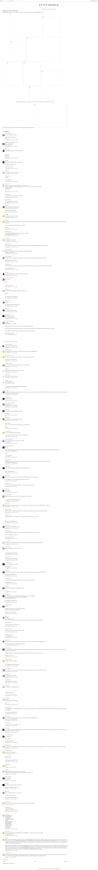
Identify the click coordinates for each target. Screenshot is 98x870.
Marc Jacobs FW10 (40, 101)
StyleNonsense (7, 249)
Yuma (6, 586)
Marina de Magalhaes (8, 445)
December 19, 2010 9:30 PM (11, 501)
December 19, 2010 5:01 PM (11, 436)
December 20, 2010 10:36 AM (11, 656)
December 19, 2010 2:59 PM (11, 377)
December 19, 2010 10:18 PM (11, 522)
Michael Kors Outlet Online (51, 840)
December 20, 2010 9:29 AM (11, 631)
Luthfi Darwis (7, 494)
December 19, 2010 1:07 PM (11, 261)
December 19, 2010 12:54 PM (11, 253)
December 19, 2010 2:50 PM (11, 366)
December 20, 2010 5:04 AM (11, 583)
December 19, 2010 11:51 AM (11, 173)
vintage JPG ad (46, 101)
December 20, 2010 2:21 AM (11, 560)
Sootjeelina (7, 562)
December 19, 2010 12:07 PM (11, 197)
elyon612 (6, 503)
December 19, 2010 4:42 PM (11, 420)
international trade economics (53, 854)
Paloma (6, 314)
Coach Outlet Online (18, 840)
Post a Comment (5, 859)
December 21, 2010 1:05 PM (11, 748)
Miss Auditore (7, 776)
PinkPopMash (7, 413)
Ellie (5, 160)
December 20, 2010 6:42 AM (11, 602)
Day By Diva (7, 154)
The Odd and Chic (8, 734)
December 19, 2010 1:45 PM (11, 275)
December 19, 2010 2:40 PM (11, 347)
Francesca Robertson (8, 277)
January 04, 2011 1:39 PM (10, 767)
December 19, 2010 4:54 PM (11, 428)
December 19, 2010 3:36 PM (11, 394)
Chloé (6, 769)
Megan (6, 791)
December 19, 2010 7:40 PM (11, 486)
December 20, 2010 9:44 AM (11, 645)
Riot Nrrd (6, 525)
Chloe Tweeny (7, 349)
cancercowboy (7, 750)
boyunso (6, 541)
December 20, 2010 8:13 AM (11, 613)
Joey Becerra (7, 659)
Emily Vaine (7, 546)
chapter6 (6, 466)
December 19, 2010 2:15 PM (11, 318)
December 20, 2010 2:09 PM (11, 682)
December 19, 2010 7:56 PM (11, 492)
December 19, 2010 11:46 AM (11, 146)
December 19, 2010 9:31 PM (11, 506)
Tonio (6, 616)
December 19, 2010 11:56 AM (11, 181)
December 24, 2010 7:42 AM (11, 753)
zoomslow (6, 431)
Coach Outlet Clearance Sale (31, 839)
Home (35, 861)
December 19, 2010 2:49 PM (11, 360)
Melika (6, 685)
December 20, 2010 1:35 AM (11, 554)
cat (49, 101)
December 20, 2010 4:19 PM (11, 704)
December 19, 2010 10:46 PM (11, 528)
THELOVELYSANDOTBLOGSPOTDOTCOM (12, 624)
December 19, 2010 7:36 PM (11, 480)
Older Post (65, 861)
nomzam (6, 801)
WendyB (6, 417)
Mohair (17, 101)
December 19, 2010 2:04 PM (11, 298)
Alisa (6, 272)
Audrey (6, 716)
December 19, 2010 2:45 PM (11, 352)
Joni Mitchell (20, 101)
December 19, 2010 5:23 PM (11, 443)
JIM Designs (7, 745)
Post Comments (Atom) (11, 863)
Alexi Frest (7, 668)
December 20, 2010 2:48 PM (11, 695)
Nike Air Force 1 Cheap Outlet (27, 840)
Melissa (6, 475)
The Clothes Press (8, 355)
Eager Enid (7, 397)
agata (6, 205)
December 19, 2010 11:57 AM (11, 191)
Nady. (6, 570)
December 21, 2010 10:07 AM (11, 742)
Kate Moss (25, 101)
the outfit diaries (7, 344)
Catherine (6, 374)
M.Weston (6, 594)
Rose (6, 390)
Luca (6, 380)
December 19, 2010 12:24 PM (11, 235)
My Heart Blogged (8, 441)
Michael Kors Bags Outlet (30, 847)
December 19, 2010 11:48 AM (11, 158)
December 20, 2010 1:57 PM (11, 677)
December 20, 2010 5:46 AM (11, 591)
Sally (6, 214)
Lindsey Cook (7, 256)
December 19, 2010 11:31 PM (11, 538)
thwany (6, 308)
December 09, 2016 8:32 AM (11, 835)
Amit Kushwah (7, 853)
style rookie (49, 5)
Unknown (6, 289)
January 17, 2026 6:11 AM (10, 857)
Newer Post (4, 861)
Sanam (6, 149)
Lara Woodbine (7, 604)
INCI (6, 783)
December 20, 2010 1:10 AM (11, 544)
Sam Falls (52, 101)
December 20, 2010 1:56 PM (11, 671)
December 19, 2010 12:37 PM (11, 241)
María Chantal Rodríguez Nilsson (10, 142)
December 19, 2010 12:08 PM (11, 202)
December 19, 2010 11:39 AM (11, 139)
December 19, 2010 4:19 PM (11, 400)
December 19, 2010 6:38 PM (11, 463)
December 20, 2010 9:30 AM (11, 637)
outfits (18, 803)
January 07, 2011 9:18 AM (10, 780)
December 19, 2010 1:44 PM (11, 269)
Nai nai (6, 238)
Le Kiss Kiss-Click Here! (9, 285)
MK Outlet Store (27, 846)
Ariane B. (6, 764)
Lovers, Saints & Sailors (9, 402)
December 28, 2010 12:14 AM (11, 761)
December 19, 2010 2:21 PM (11, 341)
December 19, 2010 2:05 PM (11, 306)
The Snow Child (7, 363)
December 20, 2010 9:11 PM (11, 720)
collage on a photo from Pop (31, 101)
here (32, 127)
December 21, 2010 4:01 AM (11, 732)
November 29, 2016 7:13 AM (11, 828)
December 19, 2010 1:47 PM (11, 286)
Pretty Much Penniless (9, 166)
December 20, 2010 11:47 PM (11, 725)
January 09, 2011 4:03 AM (10, 788)
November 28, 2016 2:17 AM (11, 811)
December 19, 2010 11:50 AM (11, 168)
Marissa (6, 409)
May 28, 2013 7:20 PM (9, 804)
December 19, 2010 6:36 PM (11, 457)
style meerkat (7, 133)
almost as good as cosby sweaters (10, 10)
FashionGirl (7, 300)
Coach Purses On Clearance (41, 840)
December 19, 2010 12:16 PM (11, 217)
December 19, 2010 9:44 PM (11, 512)
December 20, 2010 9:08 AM (11, 626)
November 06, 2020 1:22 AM (11, 850)
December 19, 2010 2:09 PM (11, 311)
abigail (6, 220)
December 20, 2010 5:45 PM (11, 713)
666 (5, 838)
